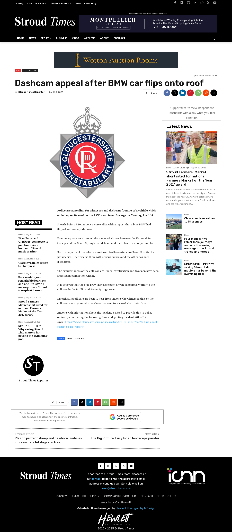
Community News (30, 70)
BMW (69, 338)
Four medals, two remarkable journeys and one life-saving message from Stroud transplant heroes (32, 283)
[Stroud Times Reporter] (33, 365)
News (18, 70)
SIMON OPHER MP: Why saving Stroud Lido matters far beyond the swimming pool (32, 332)
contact (96, 478)
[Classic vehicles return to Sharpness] (174, 221)
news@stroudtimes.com (116, 488)
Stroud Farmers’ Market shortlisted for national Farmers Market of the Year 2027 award (33, 308)
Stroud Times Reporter (31, 92)
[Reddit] (201, 3)
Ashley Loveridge (181, 168)
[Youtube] (214, 3)
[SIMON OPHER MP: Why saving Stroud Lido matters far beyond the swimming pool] (174, 267)
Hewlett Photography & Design (135, 508)
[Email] (213, 92)
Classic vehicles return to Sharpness (33, 264)
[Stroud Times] (45, 22)
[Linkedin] (195, 3)
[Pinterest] (190, 92)
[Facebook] (175, 3)
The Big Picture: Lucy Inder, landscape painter (125, 438)
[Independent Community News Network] (186, 476)
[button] (213, 38)
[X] (208, 3)
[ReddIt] (206, 92)
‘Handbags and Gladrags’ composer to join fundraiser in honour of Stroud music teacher (33, 244)
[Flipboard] (181, 3)
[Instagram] (188, 3)
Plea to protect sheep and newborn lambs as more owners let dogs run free (48, 440)
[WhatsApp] (198, 92)
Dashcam (79, 338)
